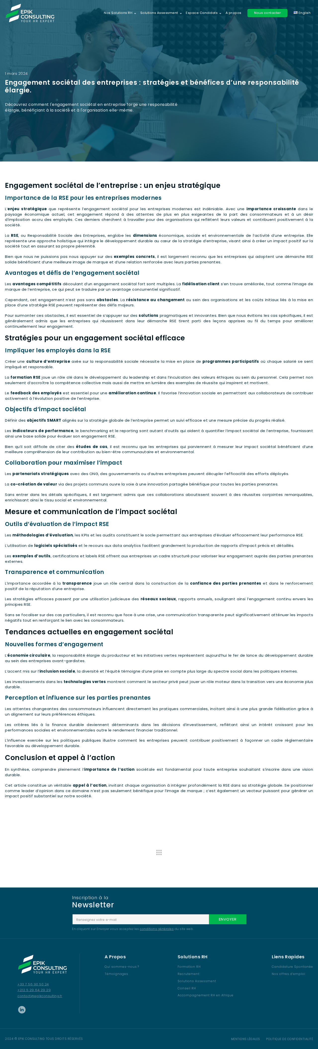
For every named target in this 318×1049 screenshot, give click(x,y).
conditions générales (157, 929)
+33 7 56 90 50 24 (33, 984)
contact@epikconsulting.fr (39, 996)
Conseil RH (187, 988)
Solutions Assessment (159, 13)
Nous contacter (267, 12)
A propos (233, 13)
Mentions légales (245, 1039)
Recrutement (188, 974)
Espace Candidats (202, 13)
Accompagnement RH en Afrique (206, 995)
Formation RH (189, 967)
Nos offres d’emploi (288, 974)
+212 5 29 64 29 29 (34, 990)
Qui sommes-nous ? (122, 967)
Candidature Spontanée (292, 967)
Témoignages (116, 974)
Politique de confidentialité (289, 1039)
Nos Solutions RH (118, 13)
